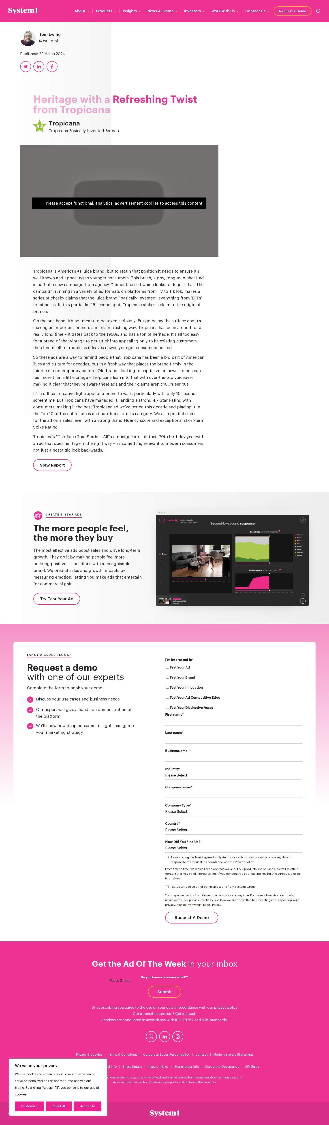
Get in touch (185, 1014)
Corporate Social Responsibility (166, 1054)
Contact (201, 1054)
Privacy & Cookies (89, 1054)
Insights (130, 11)
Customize (29, 1106)
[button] (318, 11)
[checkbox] (233, 688)
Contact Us (255, 11)
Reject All (59, 1106)
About (80, 11)
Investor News (158, 1066)
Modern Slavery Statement (233, 1054)
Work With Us (223, 11)
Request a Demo (292, 11)
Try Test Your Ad (56, 599)
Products (104, 11)
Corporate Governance (222, 1066)
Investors (192, 11)
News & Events (160, 11)
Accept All (87, 1106)
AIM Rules (252, 1066)
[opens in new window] (151, 1036)
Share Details (132, 1066)
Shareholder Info (186, 1066)
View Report (52, 465)
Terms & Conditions (122, 1054)
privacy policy (225, 1007)
